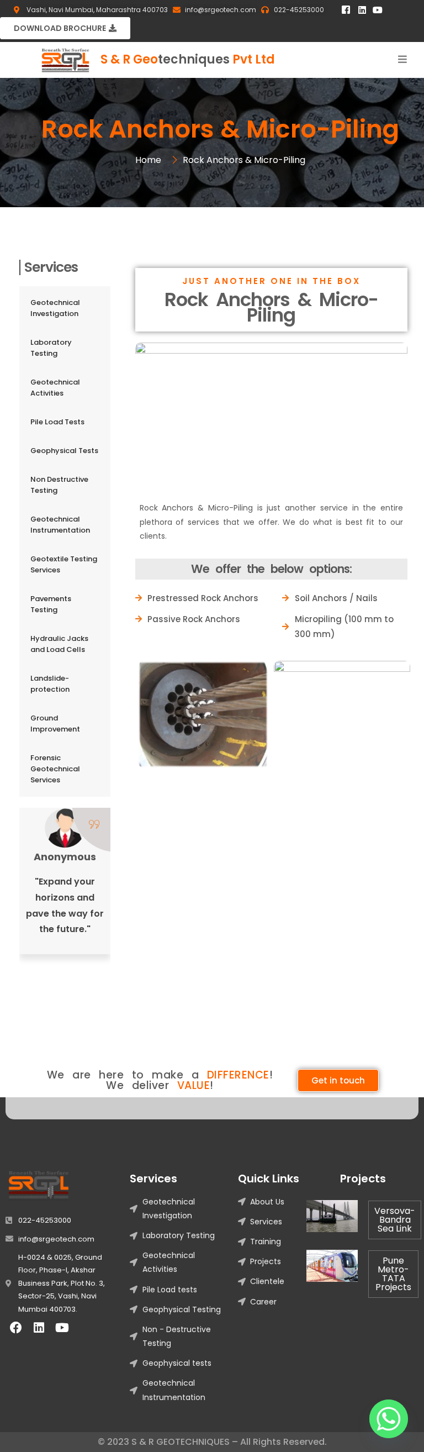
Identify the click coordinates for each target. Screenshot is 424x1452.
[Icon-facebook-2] (345, 10)
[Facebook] (16, 1328)
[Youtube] (377, 10)
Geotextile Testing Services (63, 564)
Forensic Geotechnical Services (55, 769)
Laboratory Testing (51, 348)
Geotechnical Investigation (55, 308)
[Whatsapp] (388, 1419)
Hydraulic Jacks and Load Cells (59, 644)
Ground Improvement (55, 723)
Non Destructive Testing (59, 485)
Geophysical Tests (64, 450)
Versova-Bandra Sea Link (394, 1219)
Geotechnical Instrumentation (60, 524)
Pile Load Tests (57, 422)
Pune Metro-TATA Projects (393, 1273)
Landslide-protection (50, 684)
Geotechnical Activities (55, 387)
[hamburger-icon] (402, 60)
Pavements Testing (50, 604)
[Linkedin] (362, 10)
